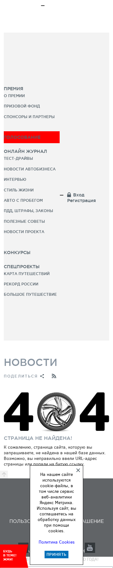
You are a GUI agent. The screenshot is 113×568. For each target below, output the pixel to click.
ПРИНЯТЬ (56, 554)
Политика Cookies (57, 542)
